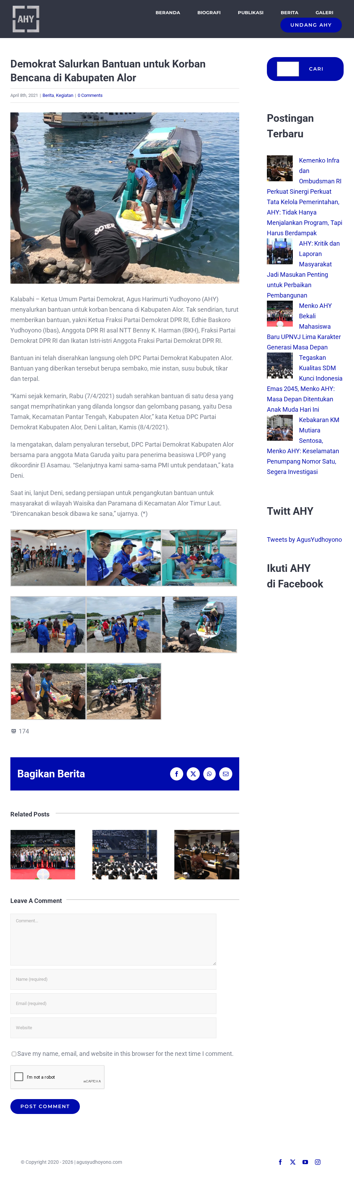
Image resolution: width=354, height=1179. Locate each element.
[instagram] (317, 1162)
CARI (316, 69)
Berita (48, 95)
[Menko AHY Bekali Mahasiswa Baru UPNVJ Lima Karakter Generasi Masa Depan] (280, 305)
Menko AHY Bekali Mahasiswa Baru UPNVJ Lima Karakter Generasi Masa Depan (304, 326)
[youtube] (305, 1162)
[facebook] (280, 1162)
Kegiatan (64, 95)
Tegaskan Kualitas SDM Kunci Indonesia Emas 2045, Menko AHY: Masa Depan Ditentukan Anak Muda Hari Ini (44, 855)
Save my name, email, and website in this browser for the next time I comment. (125, 1053)
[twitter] (293, 1162)
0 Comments (90, 95)
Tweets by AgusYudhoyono (304, 539)
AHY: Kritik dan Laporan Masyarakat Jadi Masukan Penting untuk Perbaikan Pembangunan (208, 855)
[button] (15, 854)
